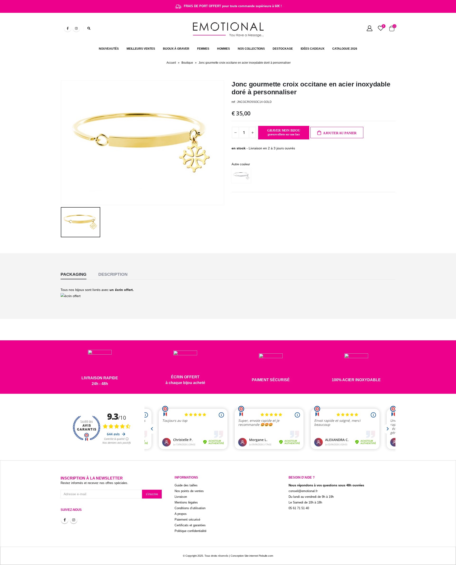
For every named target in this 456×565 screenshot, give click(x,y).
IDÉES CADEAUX (312, 48)
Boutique (187, 62)
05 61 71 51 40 (299, 508)
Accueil (171, 62)
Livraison (181, 497)
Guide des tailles (186, 485)
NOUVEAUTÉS (109, 48)
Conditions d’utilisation (190, 508)
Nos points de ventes (189, 491)
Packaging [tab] (73, 274)
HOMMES (223, 48)
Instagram (73, 519)
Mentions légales (186, 502)
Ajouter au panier (339, 133)
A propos (181, 514)
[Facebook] (67, 28)
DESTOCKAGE (283, 48)
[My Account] (369, 28)
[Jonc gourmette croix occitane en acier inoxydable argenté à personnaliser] (242, 176)
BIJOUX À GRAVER (176, 48)
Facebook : (64, 519)
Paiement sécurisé (187, 519)
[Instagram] (76, 28)
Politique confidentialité (190, 531)
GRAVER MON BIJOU (283, 132)
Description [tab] (113, 274)
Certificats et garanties (190, 525)
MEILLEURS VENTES (141, 48)
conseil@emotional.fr (303, 491)
